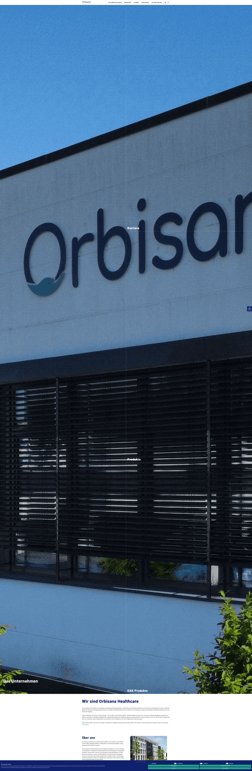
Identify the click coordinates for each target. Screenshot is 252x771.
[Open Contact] (249, 308)
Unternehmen (145, 2)
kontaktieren (85, 724)
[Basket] (165, 2)
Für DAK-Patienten (157, 2)
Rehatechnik (127, 2)
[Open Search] (168, 2)
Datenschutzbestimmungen (141, 761)
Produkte (136, 2)
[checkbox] (149, 763)
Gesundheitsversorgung (115, 2)
